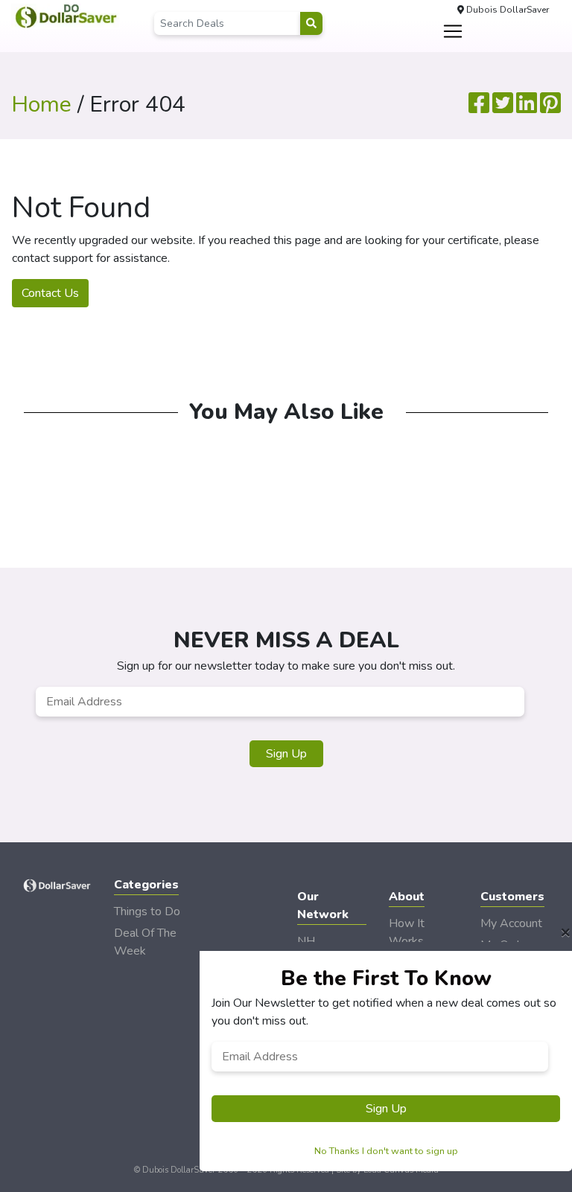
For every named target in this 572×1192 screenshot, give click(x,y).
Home (41, 104)
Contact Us (50, 293)
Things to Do (147, 911)
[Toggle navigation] (453, 31)
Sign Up (286, 754)
